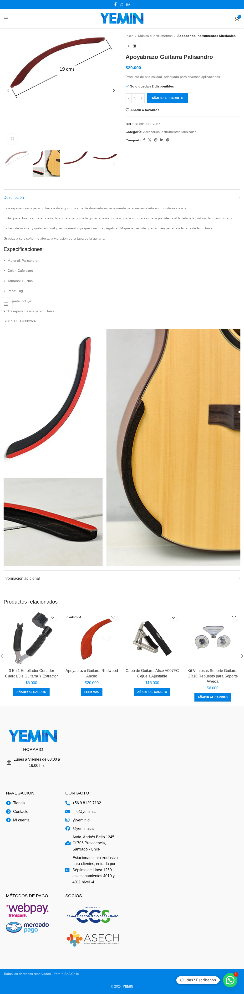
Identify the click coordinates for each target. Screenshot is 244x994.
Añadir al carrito (167, 98)
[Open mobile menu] (6, 18)
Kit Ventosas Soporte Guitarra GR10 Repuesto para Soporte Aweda (213, 676)
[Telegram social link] (168, 140)
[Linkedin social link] (162, 140)
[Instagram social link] (121, 4)
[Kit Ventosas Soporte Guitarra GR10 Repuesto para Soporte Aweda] (213, 638)
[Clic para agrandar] (12, 139)
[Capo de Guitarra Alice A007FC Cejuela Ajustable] (152, 638)
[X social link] (150, 140)
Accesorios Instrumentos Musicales (206, 36)
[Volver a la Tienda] (134, 46)
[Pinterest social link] (156, 140)
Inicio (129, 36)
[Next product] (140, 46)
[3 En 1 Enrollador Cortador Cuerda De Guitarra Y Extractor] (31, 638)
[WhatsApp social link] (128, 4)
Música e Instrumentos (155, 36)
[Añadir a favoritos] (53, 617)
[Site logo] (122, 18)
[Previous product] (128, 46)
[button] (8, 90)
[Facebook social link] (115, 4)
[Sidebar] (6, 304)
